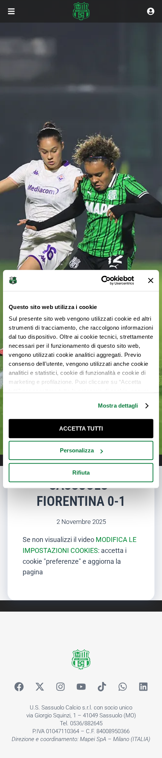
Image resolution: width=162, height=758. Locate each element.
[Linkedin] (143, 686)
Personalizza (77, 450)
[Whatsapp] (122, 686)
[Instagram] (60, 686)
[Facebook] (18, 686)
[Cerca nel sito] (150, 11)
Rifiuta (81, 472)
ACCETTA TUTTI (81, 428)
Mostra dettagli (118, 405)
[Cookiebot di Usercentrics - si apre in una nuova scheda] (102, 280)
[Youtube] (81, 686)
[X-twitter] (39, 686)
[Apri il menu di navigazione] (11, 11)
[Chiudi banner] (150, 280)
